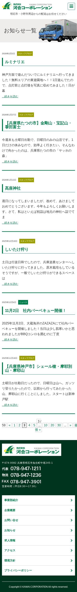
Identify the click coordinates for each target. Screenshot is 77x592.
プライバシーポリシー (18, 570)
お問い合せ (11, 520)
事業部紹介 (11, 500)
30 (59, 425)
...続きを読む (10, 96)
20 (52, 425)
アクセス (9, 550)
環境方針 (9, 560)
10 (45, 425)
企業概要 (9, 510)
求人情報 (9, 540)
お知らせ (9, 530)
